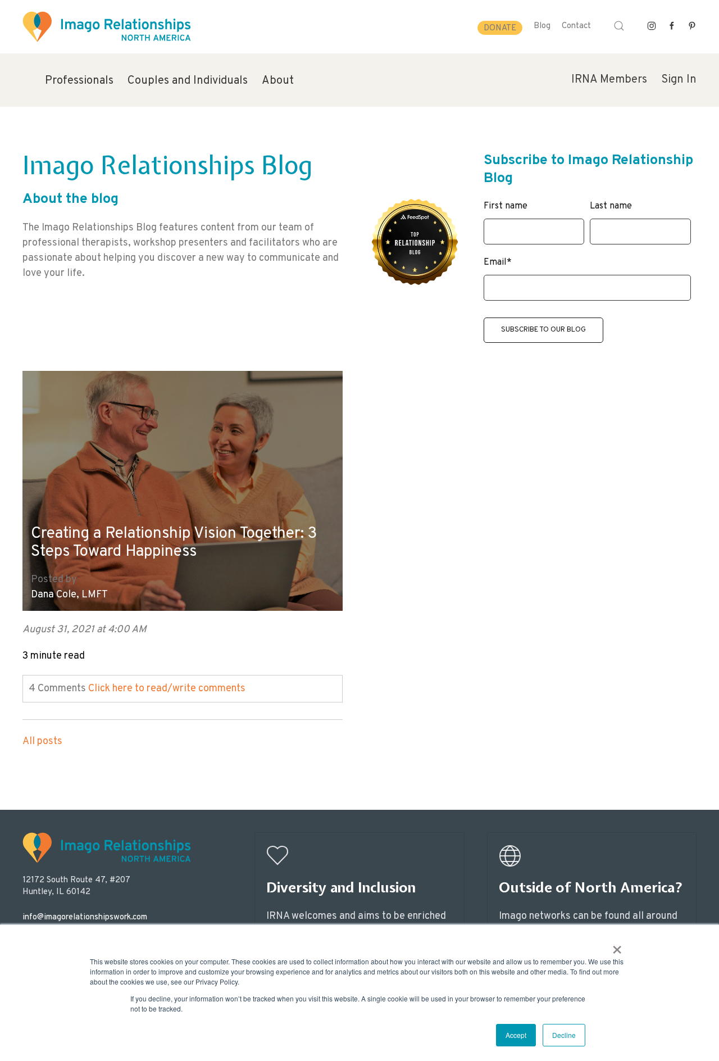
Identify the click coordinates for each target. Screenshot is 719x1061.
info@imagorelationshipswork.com (84, 917)
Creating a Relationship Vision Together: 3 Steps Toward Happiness (174, 543)
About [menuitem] (278, 81)
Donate (500, 28)
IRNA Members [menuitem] (609, 79)
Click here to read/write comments (166, 688)
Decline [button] (564, 1035)
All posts (42, 741)
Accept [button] (516, 1035)
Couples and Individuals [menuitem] (188, 81)
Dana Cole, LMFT (69, 594)
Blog (542, 26)
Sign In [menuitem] (679, 79)
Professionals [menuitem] (79, 81)
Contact (576, 26)
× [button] (617, 946)
